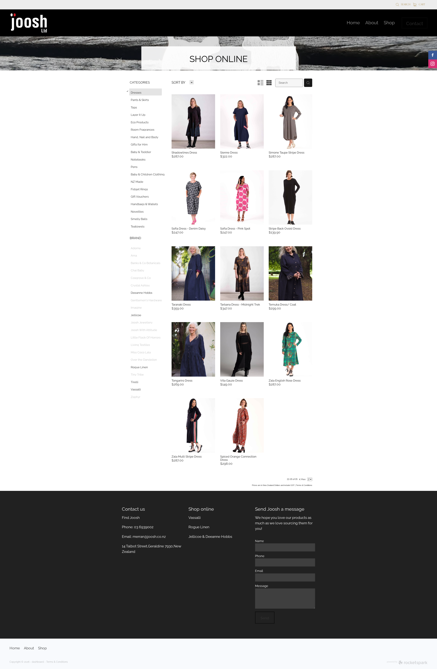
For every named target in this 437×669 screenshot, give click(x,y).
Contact (414, 23)
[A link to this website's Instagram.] (432, 63)
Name (259, 540)
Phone (259, 555)
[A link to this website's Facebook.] (432, 55)
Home (353, 22)
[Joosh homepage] (51, 23)
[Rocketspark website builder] (407, 663)
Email (259, 570)
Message (261, 585)
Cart (421, 4)
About (371, 22)
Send (264, 617)
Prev (302, 478)
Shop (389, 22)
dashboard (38, 661)
